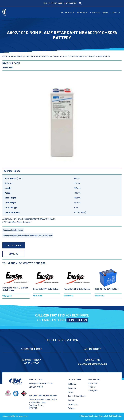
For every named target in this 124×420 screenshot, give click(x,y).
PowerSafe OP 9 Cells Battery (46, 289)
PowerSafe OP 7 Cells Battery (77, 289)
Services (72, 388)
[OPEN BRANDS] (87, 12)
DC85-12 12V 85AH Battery (107, 289)
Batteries (72, 384)
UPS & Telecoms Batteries (48, 56)
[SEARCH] (80, 3)
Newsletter (73, 404)
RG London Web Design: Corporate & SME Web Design (100, 416)
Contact (71, 400)
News (70, 392)
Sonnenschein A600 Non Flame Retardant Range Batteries (28, 235)
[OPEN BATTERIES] (74, 12)
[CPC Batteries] (8, 12)
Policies (71, 408)
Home (4, 56)
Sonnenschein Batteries (13, 230)
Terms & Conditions (76, 396)
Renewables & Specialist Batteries (24, 56)
